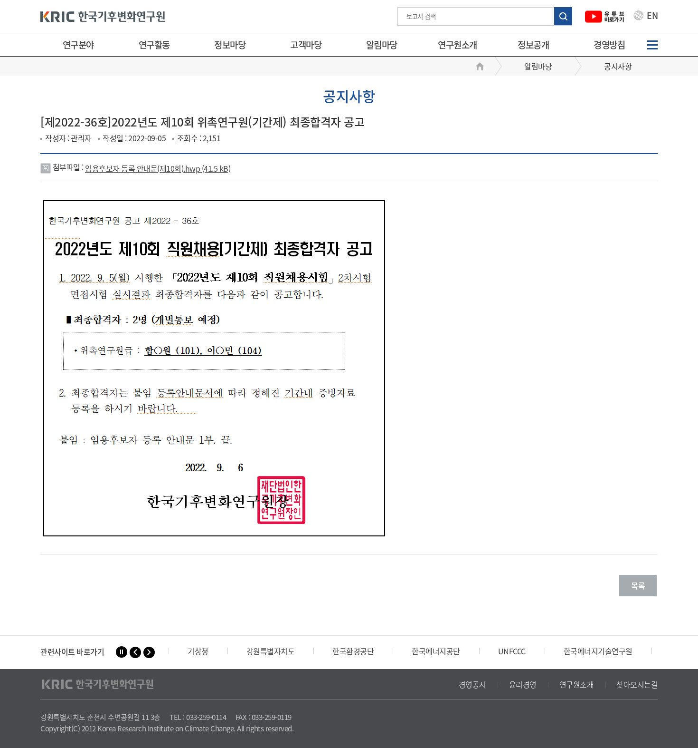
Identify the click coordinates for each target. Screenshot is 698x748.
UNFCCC (512, 651)
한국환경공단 (353, 651)
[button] (135, 652)
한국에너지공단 (436, 651)
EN (651, 16)
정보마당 (229, 44)
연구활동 (154, 44)
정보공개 (533, 44)
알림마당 (381, 44)
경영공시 (472, 684)
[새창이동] (604, 16)
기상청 (198, 651)
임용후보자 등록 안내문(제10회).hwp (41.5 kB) (157, 168)
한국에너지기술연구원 (598, 651)
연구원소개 (457, 44)
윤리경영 (523, 684)
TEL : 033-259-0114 (198, 717)
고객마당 (305, 44)
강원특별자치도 (270, 651)
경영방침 (609, 44)
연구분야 (78, 44)
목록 (638, 585)
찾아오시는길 (637, 684)
